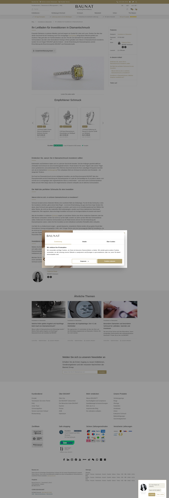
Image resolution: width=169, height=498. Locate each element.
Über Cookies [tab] (111, 241)
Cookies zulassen (109, 261)
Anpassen (83, 261)
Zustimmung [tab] (58, 241)
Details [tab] (84, 241)
